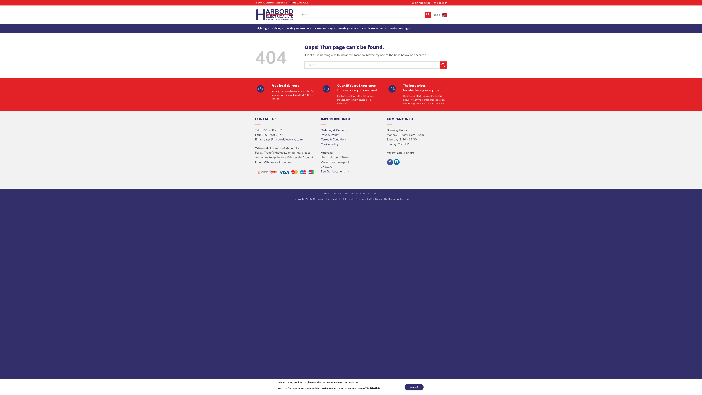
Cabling (276, 28)
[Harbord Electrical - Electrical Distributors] (274, 14)
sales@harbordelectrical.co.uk (283, 140)
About (327, 193)
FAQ (376, 193)
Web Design (376, 199)
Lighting (262, 28)
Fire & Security (324, 28)
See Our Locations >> (335, 172)
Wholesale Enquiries (277, 162)
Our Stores (341, 193)
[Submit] (428, 15)
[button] (421, 2)
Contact (365, 193)
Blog (354, 193)
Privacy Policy (330, 135)
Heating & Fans (347, 28)
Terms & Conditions (334, 140)
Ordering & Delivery (334, 130)
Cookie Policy (329, 144)
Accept (414, 387)
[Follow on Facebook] (390, 162)
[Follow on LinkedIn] (397, 162)
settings (375, 387)
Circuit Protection (373, 28)
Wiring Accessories (298, 28)
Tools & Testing (398, 28)
